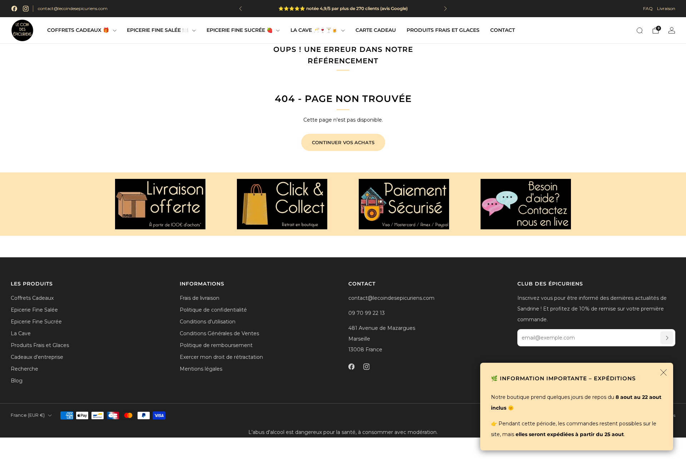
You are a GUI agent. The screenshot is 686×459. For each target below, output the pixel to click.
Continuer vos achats (343, 142)
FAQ (648, 8)
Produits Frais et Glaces (443, 30)
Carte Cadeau (376, 30)
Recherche (24, 369)
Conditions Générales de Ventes (219, 333)
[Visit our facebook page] (14, 8)
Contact (502, 30)
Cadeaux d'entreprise (37, 357)
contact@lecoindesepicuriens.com (73, 8)
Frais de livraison (199, 298)
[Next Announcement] (445, 8)
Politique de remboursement (216, 345)
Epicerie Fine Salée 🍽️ (157, 30)
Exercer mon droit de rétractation (221, 357)
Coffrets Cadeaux (32, 298)
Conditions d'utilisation (207, 321)
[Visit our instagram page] (25, 8)
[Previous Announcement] (240, 8)
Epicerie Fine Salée (34, 310)
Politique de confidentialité (213, 310)
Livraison (666, 8)
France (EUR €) (28, 415)
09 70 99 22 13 (366, 313)
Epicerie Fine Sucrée (36, 321)
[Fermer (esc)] (663, 372)
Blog (17, 380)
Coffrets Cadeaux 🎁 (78, 30)
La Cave (21, 333)
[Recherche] (639, 30)
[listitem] (343, 8)
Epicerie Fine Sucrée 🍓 (240, 30)
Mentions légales (201, 369)
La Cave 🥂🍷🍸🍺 (314, 30)
